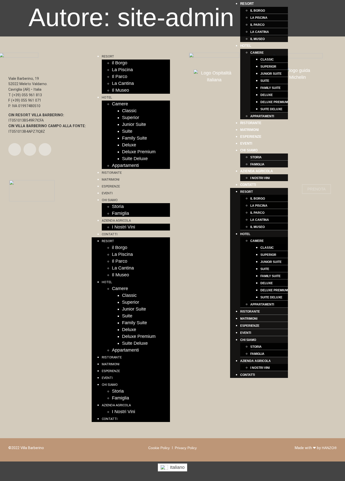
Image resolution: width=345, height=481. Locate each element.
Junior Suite (271, 73)
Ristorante (250, 123)
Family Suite (270, 88)
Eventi (246, 143)
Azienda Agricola (256, 171)
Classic (267, 59)
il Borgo (257, 10)
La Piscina (258, 18)
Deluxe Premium (274, 102)
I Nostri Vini (260, 178)
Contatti (248, 185)
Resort (247, 4)
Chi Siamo (249, 150)
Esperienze (250, 137)
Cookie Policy (159, 448)
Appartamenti (262, 116)
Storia (256, 157)
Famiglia (257, 164)
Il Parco (257, 25)
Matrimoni (249, 130)
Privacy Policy (186, 448)
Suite (264, 81)
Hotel (245, 46)
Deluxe (266, 95)
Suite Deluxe (271, 109)
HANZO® (329, 448)
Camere (257, 52)
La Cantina (259, 32)
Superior (268, 66)
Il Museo (257, 39)
